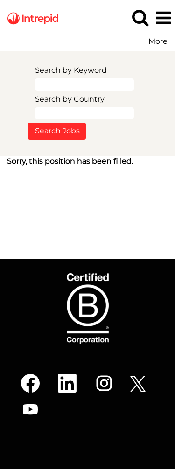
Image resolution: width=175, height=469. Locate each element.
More (158, 41)
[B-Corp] (87, 308)
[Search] (140, 18)
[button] (163, 18)
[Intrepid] (29, 17)
